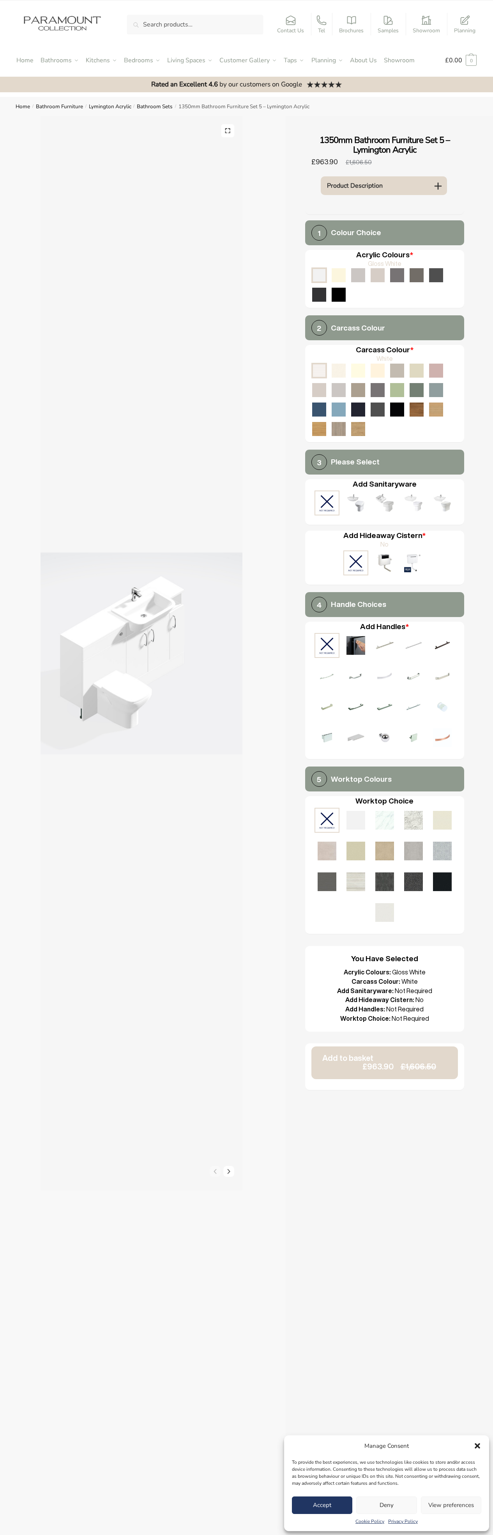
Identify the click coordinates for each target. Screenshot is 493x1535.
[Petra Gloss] (355, 852)
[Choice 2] (413, 646)
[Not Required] (327, 504)
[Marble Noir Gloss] (442, 882)
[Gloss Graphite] (436, 275)
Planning (464, 30)
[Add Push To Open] (355, 646)
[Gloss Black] (338, 294)
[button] (477, 1446)
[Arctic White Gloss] (355, 821)
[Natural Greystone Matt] (327, 882)
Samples (388, 30)
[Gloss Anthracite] (319, 294)
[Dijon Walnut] (416, 409)
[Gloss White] (319, 275)
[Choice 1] (384, 646)
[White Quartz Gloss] (384, 913)
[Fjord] (436, 390)
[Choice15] (355, 738)
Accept (322, 1505)
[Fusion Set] (355, 504)
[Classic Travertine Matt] (384, 852)
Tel (321, 30)
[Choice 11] (384, 708)
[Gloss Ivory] (338, 275)
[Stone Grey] (358, 390)
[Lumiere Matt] (442, 852)
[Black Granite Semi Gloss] (413, 882)
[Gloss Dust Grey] (397, 275)
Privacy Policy (403, 1521)
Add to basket (379, 1062)
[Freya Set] (442, 504)
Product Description (355, 185)
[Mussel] (416, 370)
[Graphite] (377, 409)
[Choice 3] (442, 646)
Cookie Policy (369, 1521)
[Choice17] (413, 738)
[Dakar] (397, 370)
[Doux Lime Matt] (327, 852)
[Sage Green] (397, 390)
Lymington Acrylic (110, 106)
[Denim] (338, 409)
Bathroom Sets (155, 106)
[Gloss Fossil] (416, 275)
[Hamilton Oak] (358, 429)
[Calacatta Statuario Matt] (384, 821)
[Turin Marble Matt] (413, 821)
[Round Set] (413, 504)
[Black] (397, 409)
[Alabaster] (358, 370)
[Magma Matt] (384, 882)
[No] (355, 564)
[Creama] (377, 370)
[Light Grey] (338, 390)
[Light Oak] (436, 409)
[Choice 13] (442, 708)
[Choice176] (384, 738)
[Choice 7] (413, 677)
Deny (387, 1505)
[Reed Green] (416, 390)
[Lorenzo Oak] (338, 429)
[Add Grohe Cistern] (413, 564)
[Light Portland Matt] (413, 852)
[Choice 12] (413, 708)
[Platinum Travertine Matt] (355, 882)
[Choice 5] (355, 677)
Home (23, 106)
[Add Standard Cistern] (384, 564)
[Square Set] (384, 504)
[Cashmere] (319, 390)
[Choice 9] (327, 708)
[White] (319, 370)
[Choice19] (442, 738)
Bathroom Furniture (59, 106)
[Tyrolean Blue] (319, 409)
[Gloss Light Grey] (358, 275)
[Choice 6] (384, 677)
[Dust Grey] (377, 390)
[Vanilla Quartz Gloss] (442, 821)
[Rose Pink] (436, 370)
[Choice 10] (355, 708)
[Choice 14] (327, 738)
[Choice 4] (327, 677)
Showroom (426, 30)
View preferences (451, 1505)
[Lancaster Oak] (319, 429)
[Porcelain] (338, 370)
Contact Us (290, 30)
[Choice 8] (442, 677)
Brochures (351, 30)
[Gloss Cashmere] (377, 275)
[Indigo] (358, 409)
